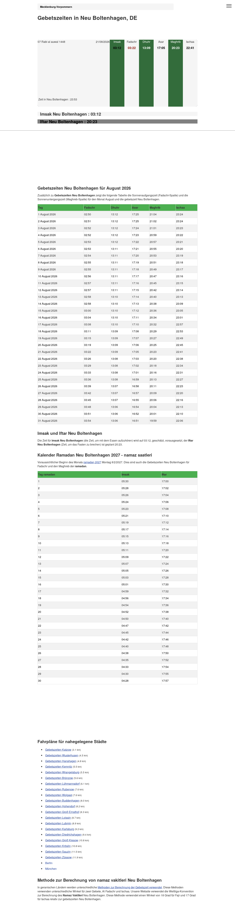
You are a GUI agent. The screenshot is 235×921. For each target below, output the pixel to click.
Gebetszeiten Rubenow (59, 789)
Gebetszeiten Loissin (58, 818)
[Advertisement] (73, 73)
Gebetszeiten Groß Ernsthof (62, 812)
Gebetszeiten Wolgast (58, 795)
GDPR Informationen (50, 916)
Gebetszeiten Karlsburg (59, 829)
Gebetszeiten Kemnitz (58, 767)
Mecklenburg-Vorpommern (56, 7)
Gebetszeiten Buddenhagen (62, 801)
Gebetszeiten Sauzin (58, 852)
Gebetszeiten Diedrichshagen (63, 835)
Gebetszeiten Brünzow (59, 778)
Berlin (48, 863)
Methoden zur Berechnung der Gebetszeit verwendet (130, 887)
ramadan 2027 (92, 462)
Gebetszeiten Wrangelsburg (62, 772)
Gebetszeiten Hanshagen (60, 761)
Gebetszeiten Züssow (58, 857)
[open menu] (229, 6)
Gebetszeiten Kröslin (58, 846)
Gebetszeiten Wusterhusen (61, 755)
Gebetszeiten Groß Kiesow (61, 840)
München (51, 869)
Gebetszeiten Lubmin (58, 823)
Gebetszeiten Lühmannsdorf (62, 784)
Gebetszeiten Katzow (58, 750)
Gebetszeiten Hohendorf (60, 806)
